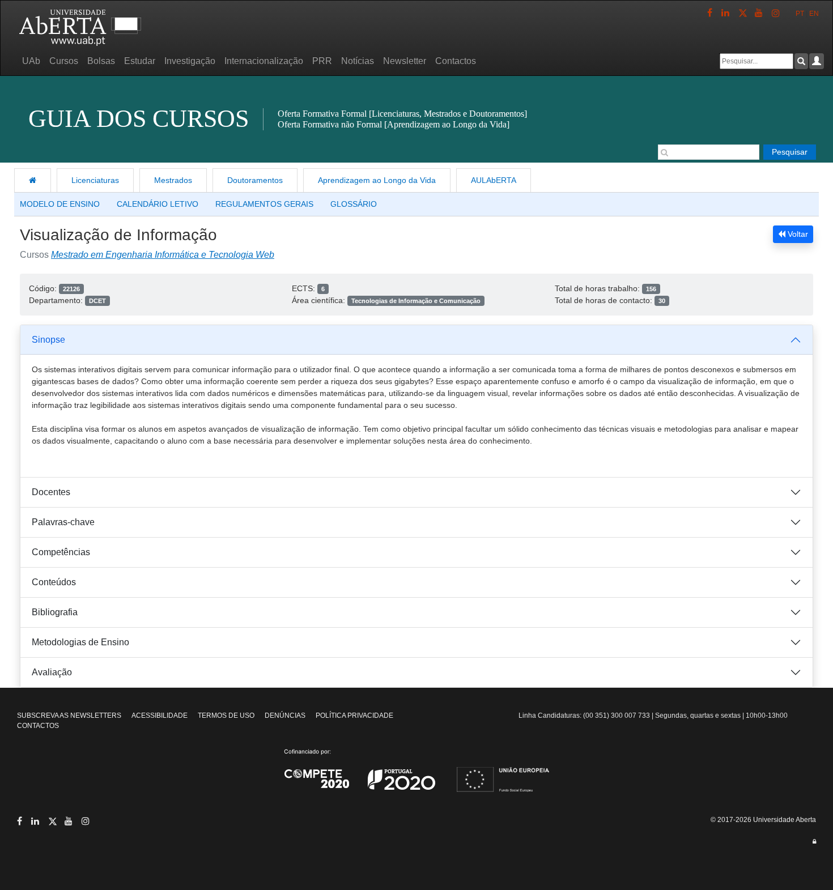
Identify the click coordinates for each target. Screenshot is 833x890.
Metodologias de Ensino (80, 642)
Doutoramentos (255, 180)
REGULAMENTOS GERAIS (264, 203)
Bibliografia (55, 612)
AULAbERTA (493, 180)
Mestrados (173, 180)
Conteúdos (54, 582)
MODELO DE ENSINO (60, 203)
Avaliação (52, 672)
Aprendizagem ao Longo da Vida (377, 180)
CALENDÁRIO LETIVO (157, 203)
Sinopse (48, 339)
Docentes (51, 492)
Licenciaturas (95, 180)
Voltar (796, 234)
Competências (61, 552)
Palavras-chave (63, 522)
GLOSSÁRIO (353, 203)
